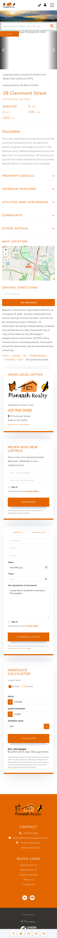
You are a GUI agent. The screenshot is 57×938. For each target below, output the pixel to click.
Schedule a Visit (38, 532)
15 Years (29, 686)
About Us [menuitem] (28, 879)
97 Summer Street (30, 845)
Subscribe (28, 502)
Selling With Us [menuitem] (28, 870)
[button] (52, 26)
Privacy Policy (32, 491)
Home (5, 355)
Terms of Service (21, 648)
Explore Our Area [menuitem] (28, 875)
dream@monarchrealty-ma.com (30, 838)
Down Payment (16, 708)
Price (11, 696)
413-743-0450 (39, 5)
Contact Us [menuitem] (28, 884)
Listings (16, 355)
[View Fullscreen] (6, 260)
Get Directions (28, 302)
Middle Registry (38, 355)
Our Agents (24, 425)
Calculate (28, 738)
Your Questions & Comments (22, 585)
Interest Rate (16, 721)
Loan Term (14, 680)
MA (25, 355)
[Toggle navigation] (52, 5)
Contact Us (13, 425)
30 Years (16, 686)
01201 (20, 359)
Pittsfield (10, 359)
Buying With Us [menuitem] (28, 865)
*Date (10, 562)
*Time (11, 574)
